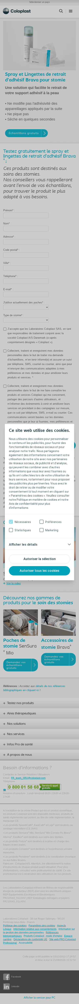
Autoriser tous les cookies (39, 571)
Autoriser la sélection (39, 559)
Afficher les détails (23, 544)
